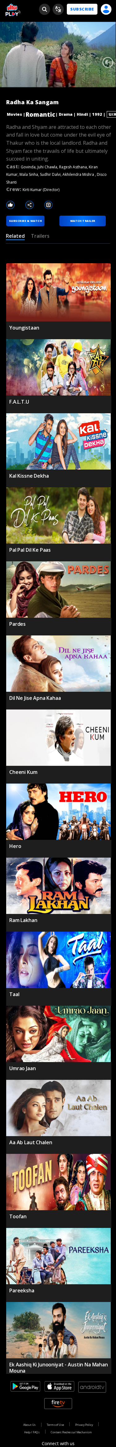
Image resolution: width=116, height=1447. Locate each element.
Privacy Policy (84, 1425)
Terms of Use (55, 1425)
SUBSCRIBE (82, 9)
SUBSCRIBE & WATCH (25, 221)
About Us (29, 1425)
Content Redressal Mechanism (71, 1432)
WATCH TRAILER (82, 221)
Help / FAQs (32, 1432)
